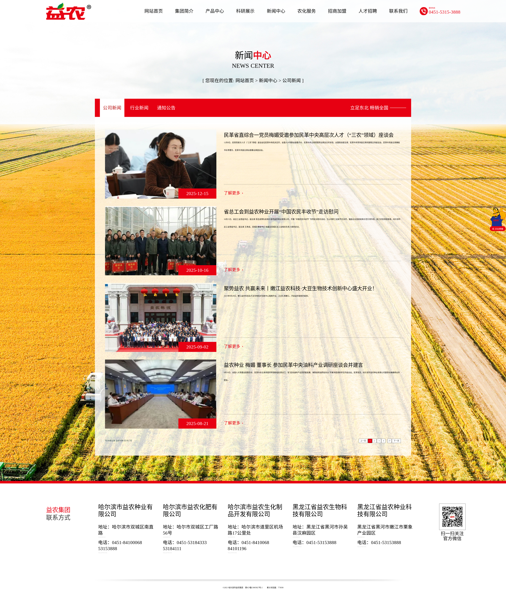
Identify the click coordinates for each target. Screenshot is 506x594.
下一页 (396, 441)
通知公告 (166, 107)
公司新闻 (112, 107)
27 (389, 441)
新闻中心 (268, 80)
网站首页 (244, 80)
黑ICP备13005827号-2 (254, 588)
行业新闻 (139, 107)
